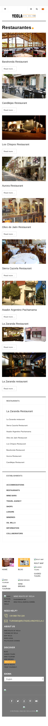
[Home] (8, 562)
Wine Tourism (9, 656)
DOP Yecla (8, 635)
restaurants (13, 490)
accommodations (15, 485)
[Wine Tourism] (8, 581)
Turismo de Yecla (11, 633)
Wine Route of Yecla (12, 630)
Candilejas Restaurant (14, 103)
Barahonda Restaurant (15, 61)
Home (4, 569)
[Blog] (24, 562)
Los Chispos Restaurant (15, 144)
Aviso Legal (8, 638)
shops (9, 506)
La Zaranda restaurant (15, 381)
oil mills (10, 523)
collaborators (14, 533)
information (12, 528)
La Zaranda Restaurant (15, 323)
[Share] (31, 9)
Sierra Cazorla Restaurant (17, 268)
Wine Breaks (9, 659)
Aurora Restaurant (12, 185)
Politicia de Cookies (12, 641)
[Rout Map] (39, 559)
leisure (10, 512)
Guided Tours (9, 654)
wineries (10, 517)
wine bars (11, 496)
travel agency (13, 501)
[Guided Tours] (40, 568)
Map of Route (9, 664)
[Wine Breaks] (24, 580)
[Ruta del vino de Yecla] (24, 16)
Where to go (9, 662)
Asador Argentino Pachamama (19, 309)
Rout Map (39, 563)
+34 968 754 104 (17, 616)
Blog (20, 569)
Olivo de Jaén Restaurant (16, 227)
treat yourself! (10, 667)
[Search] (37, 9)
